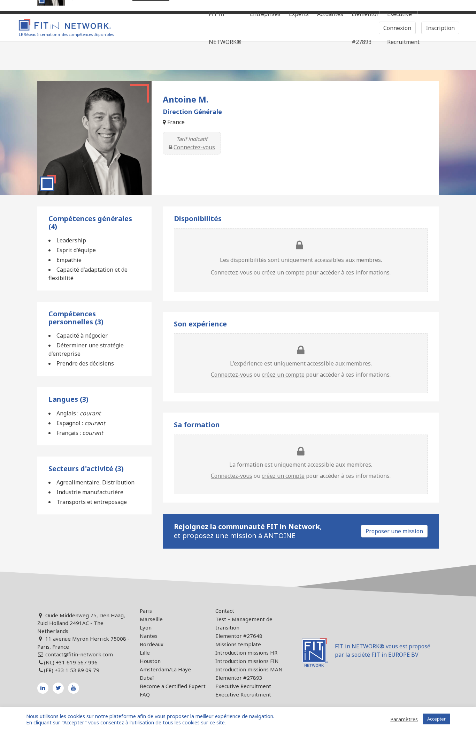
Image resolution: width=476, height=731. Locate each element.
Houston (150, 660)
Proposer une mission (394, 531)
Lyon (146, 627)
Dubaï (147, 677)
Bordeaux (151, 644)
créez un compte (283, 272)
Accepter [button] (436, 719)
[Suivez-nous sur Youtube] (73, 688)
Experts (299, 14)
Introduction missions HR (246, 652)
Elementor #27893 (365, 28)
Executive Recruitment (243, 686)
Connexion (397, 28)
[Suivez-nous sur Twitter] (58, 688)
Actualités (330, 14)
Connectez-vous (194, 147)
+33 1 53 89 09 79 (77, 669)
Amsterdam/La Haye (165, 669)
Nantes (149, 635)
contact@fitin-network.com (79, 654)
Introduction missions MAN (249, 669)
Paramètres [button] (404, 719)
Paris (146, 610)
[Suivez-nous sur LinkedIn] (42, 688)
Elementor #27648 (238, 635)
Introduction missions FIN (247, 660)
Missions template (238, 644)
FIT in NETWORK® (225, 28)
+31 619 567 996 (77, 662)
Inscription (440, 28)
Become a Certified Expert (173, 686)
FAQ (145, 694)
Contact (224, 610)
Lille (145, 652)
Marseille (151, 619)
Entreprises (265, 14)
